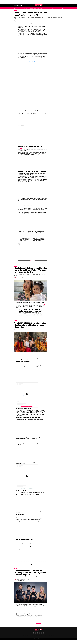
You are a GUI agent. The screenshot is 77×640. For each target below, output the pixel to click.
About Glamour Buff (27, 635)
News (24, 8)
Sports (49, 8)
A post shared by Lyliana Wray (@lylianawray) (27, 406)
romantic (45, 152)
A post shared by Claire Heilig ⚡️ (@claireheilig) (26, 205)
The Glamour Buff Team (21, 580)
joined (27, 66)
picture (41, 179)
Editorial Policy (38, 635)
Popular (52, 8)
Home (23, 635)
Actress (38, 8)
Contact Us (42, 635)
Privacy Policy (33, 635)
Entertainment (31, 8)
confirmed (31, 113)
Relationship (42, 8)
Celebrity (46, 8)
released (29, 118)
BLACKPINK (18, 605)
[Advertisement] (38, 2)
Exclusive (27, 8)
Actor (35, 8)
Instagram (31, 29)
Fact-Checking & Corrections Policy (49, 635)
